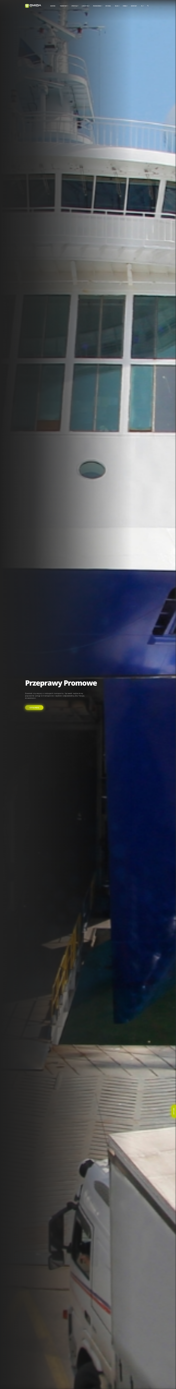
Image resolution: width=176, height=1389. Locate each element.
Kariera (52, 6)
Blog (116, 6)
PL (142, 6)
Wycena (108, 6)
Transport (63, 6)
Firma (125, 6)
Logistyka (85, 6)
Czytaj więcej (34, 707)
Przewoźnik (97, 6)
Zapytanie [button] (174, 1111)
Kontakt (134, 6)
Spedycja (74, 6)
